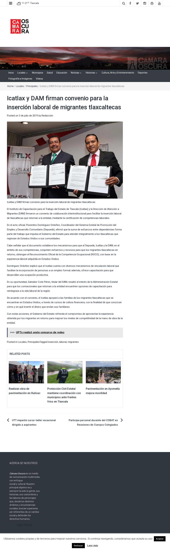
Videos (39, 78)
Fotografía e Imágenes (20, 78)
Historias (90, 72)
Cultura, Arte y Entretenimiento (118, 72)
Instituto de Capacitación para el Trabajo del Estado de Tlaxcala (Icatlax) (48, 209)
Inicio (11, 72)
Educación (61, 72)
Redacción (47, 115)
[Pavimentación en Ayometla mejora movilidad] (103, 372)
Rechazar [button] (78, 545)
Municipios (37, 72)
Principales (32, 86)
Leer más (92, 545)
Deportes (142, 72)
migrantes (73, 341)
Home (10, 86)
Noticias (75, 72)
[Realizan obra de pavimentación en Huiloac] (26, 372)
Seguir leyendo (24, 525)
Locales (21, 72)
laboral (63, 341)
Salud (50, 72)
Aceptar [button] (160, 539)
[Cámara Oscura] (85, 58)
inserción (53, 341)
